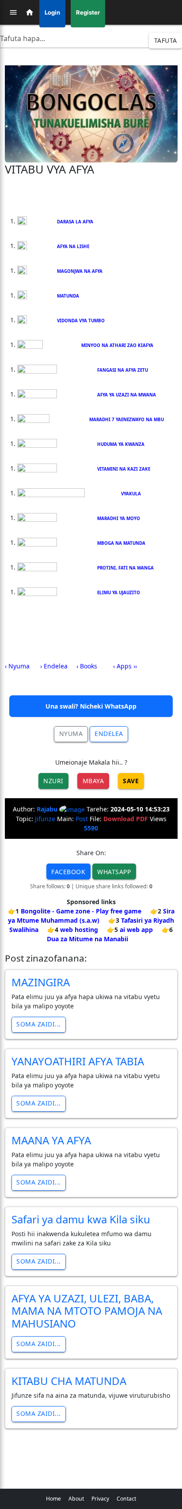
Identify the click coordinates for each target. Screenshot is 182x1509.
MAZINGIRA (40, 982)
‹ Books (86, 666)
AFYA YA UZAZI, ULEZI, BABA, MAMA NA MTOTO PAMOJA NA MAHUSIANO (86, 1311)
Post (82, 819)
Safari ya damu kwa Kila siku (80, 1219)
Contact (126, 1498)
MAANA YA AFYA (51, 1140)
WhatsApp (114, 872)
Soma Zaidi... (38, 1024)
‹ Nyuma (17, 666)
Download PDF (125, 819)
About (76, 1498)
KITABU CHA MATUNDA (68, 1380)
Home (53, 1498)
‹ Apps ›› (125, 666)
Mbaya (93, 781)
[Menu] (13, 12)
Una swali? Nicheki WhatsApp (91, 706)
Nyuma (71, 733)
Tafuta (165, 40)
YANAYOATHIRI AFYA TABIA (77, 1061)
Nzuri (53, 781)
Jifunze (45, 819)
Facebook (68, 872)
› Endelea (54, 666)
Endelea (109, 733)
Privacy (100, 1498)
